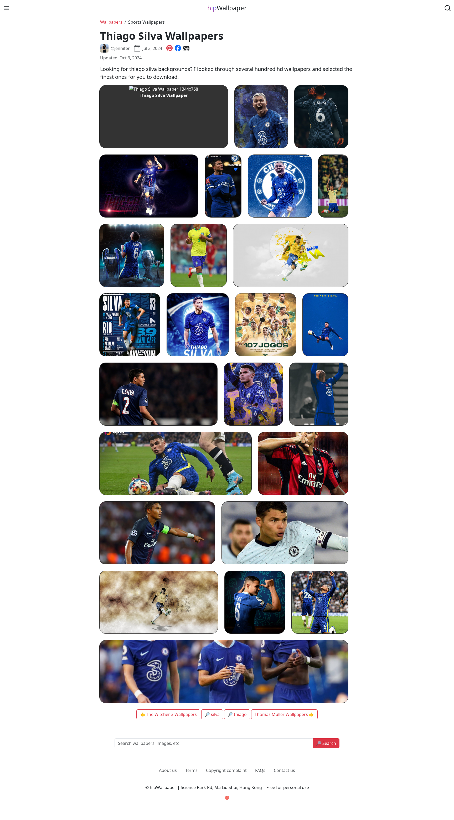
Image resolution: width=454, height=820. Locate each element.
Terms (191, 770)
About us (168, 770)
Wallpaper (227, 7)
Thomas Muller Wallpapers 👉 (284, 714)
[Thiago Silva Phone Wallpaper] (333, 186)
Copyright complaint (226, 770)
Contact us (284, 770)
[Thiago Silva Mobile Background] (129, 324)
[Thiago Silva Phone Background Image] (131, 255)
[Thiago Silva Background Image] (285, 532)
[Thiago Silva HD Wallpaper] (158, 394)
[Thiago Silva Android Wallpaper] (325, 324)
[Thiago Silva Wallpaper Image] (223, 671)
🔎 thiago (237, 714)
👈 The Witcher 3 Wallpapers (168, 714)
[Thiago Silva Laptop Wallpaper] (157, 532)
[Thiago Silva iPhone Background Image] (319, 602)
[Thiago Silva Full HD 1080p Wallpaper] (175, 463)
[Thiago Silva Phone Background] (321, 116)
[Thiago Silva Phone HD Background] (254, 602)
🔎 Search (326, 743)
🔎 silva (212, 714)
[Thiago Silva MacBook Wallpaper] (290, 255)
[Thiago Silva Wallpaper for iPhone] (253, 394)
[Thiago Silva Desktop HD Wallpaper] (148, 186)
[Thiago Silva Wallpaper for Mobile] (261, 116)
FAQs (260, 770)
